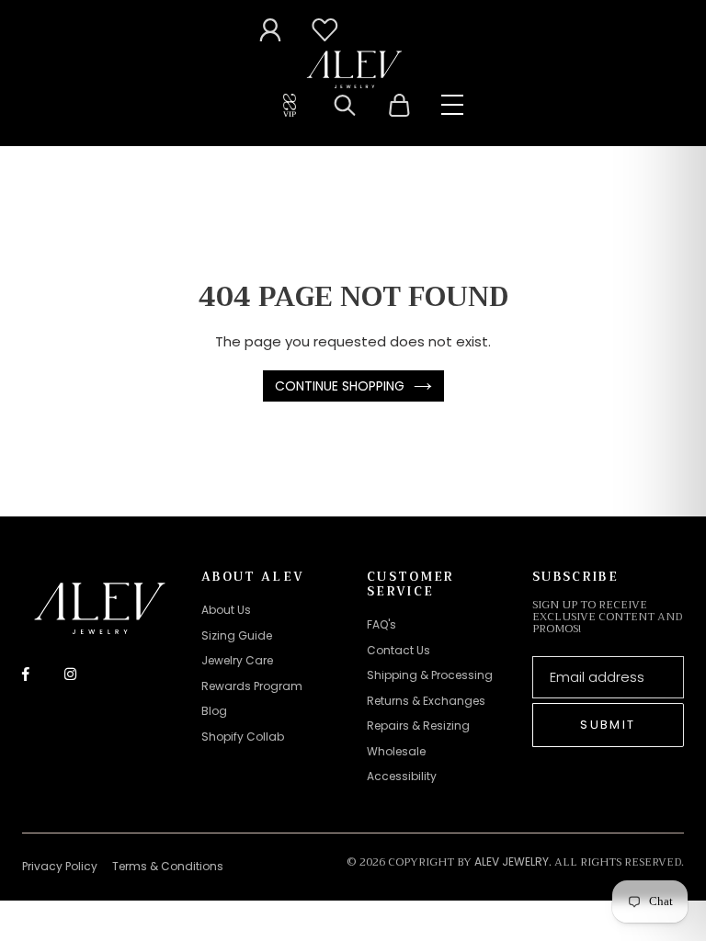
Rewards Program (251, 686)
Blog (214, 711)
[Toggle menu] (452, 105)
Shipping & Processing (430, 675)
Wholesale (396, 751)
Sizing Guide (236, 635)
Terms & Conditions (167, 866)
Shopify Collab (242, 736)
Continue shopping (339, 386)
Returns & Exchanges (426, 701)
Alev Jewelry (511, 861)
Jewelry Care (237, 660)
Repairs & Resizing (418, 725)
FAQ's (381, 624)
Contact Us (398, 650)
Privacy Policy (59, 866)
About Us (226, 610)
